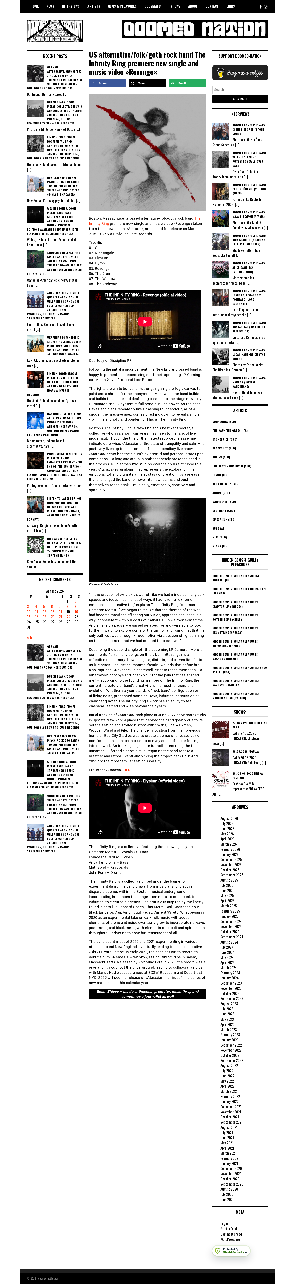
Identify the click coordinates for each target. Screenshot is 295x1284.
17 (28, 616)
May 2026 (227, 833)
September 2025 (231, 874)
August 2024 (229, 942)
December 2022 (231, 1045)
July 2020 (226, 1194)
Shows (175, 6)
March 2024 (228, 967)
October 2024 (229, 931)
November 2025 (231, 864)
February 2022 (230, 1096)
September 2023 (231, 998)
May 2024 (227, 957)
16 (76, 611)
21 (60, 616)
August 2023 (229, 1003)
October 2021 (229, 1116)
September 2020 (231, 1184)
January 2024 (229, 977)
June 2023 (227, 1013)
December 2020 (231, 1168)
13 (52, 611)
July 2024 (226, 947)
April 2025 (227, 900)
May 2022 (227, 1081)
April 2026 (227, 838)
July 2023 (226, 1008)
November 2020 (231, 1173)
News (50, 6)
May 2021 (226, 1142)
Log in (224, 1223)
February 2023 (230, 1034)
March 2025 (228, 905)
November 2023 (231, 988)
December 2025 (231, 859)
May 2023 (227, 1019)
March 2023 (228, 1029)
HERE (128, 770)
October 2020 (229, 1178)
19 (44, 616)
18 (36, 616)
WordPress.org (230, 1239)
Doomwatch (153, 6)
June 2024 (227, 952)
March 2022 (228, 1091)
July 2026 (226, 823)
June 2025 (227, 890)
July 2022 (226, 1070)
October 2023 (229, 993)
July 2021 (226, 1132)
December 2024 (231, 921)
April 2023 (227, 1024)
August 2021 (229, 1127)
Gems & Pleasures (122, 6)
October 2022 (229, 1055)
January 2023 (229, 1039)
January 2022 (229, 1101)
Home (35, 6)
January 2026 (229, 854)
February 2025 (230, 911)
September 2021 (231, 1122)
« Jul (30, 637)
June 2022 (227, 1075)
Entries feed (228, 1228)
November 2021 (230, 1111)
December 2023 (231, 983)
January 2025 (229, 916)
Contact (212, 6)
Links (230, 6)
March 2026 (228, 844)
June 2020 (227, 1199)
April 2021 (227, 1148)
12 (44, 611)
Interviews (71, 6)
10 (28, 611)
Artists (93, 6)
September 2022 (231, 1060)
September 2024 (231, 936)
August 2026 (229, 818)
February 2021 (230, 1158)
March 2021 (228, 1153)
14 (60, 611)
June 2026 (227, 828)
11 (36, 611)
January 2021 (229, 1163)
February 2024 (230, 972)
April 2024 (227, 962)
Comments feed (231, 1234)
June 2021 (227, 1137)
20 (53, 616)
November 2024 (231, 926)
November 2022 (231, 1050)
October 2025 (229, 869)
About (193, 6)
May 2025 (227, 895)
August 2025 (229, 880)
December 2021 (230, 1106)
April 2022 (227, 1086)
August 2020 (229, 1189)
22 (68, 616)
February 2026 (230, 849)
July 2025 (226, 885)
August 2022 (229, 1065)
